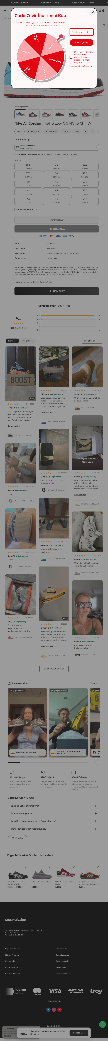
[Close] (93, 11)
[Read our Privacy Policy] (92, 66)
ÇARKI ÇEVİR (81, 42)
